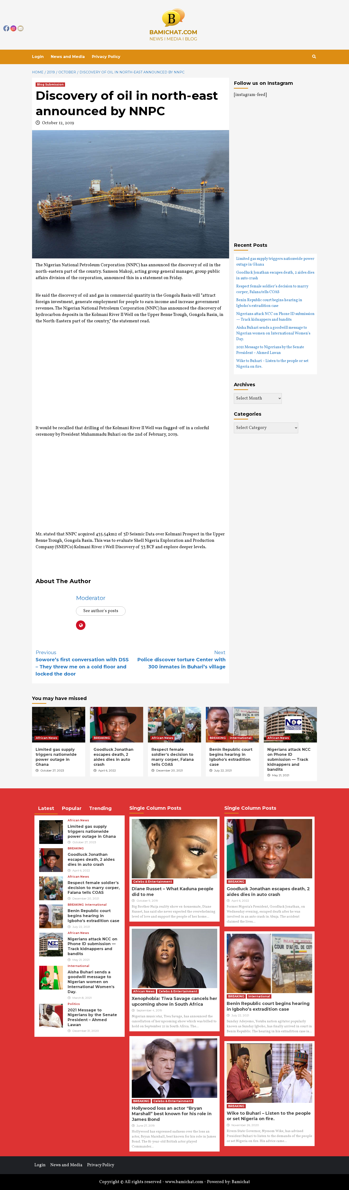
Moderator (90, 598)
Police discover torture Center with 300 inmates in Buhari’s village (181, 660)
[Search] (314, 56)
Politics (74, 1004)
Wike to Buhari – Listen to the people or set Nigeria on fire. (272, 363)
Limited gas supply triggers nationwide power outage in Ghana (275, 261)
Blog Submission (50, 84)
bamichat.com (173, 32)
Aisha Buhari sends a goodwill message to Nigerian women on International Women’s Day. (273, 333)
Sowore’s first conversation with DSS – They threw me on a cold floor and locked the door (82, 663)
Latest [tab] (46, 808)
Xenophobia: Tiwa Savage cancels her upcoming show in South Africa (174, 1001)
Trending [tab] (100, 808)
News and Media (68, 56)
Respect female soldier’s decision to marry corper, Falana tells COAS (272, 289)
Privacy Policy (106, 56)
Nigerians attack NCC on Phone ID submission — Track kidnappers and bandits (275, 316)
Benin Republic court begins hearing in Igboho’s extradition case (269, 303)
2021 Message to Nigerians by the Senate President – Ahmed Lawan (270, 350)
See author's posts (100, 611)
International (240, 738)
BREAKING (102, 738)
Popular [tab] (71, 808)
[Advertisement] (75, 380)
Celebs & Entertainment (152, 881)
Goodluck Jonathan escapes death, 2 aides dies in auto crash (275, 275)
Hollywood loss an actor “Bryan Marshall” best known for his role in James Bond (172, 1114)
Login (38, 56)
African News (46, 738)
